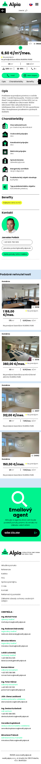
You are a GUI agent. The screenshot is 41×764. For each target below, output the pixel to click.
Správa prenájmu (9, 582)
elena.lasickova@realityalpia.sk (14, 702)
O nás (3, 586)
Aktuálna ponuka (8, 565)
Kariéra (4, 574)
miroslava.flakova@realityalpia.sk (15, 740)
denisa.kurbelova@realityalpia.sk (15, 716)
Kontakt (4, 590)
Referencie (6, 569)
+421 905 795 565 (11, 242)
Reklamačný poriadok (10, 594)
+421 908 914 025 (8, 658)
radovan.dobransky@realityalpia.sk (16, 634)
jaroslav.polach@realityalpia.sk (17, 248)
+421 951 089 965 (8, 714)
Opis (4, 81)
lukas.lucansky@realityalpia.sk (13, 660)
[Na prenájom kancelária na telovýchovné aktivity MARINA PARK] (17, 3)
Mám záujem (12, 532)
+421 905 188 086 (8, 672)
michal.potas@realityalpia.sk (13, 622)
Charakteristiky (16, 81)
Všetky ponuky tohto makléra (15, 254)
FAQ (3, 578)
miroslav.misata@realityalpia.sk (14, 646)
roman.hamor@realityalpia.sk (13, 675)
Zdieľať (21, 10)
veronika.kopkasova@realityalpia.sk (16, 728)
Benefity (30, 81)
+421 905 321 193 (8, 687)
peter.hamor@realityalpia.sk (13, 690)
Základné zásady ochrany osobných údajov (17, 599)
